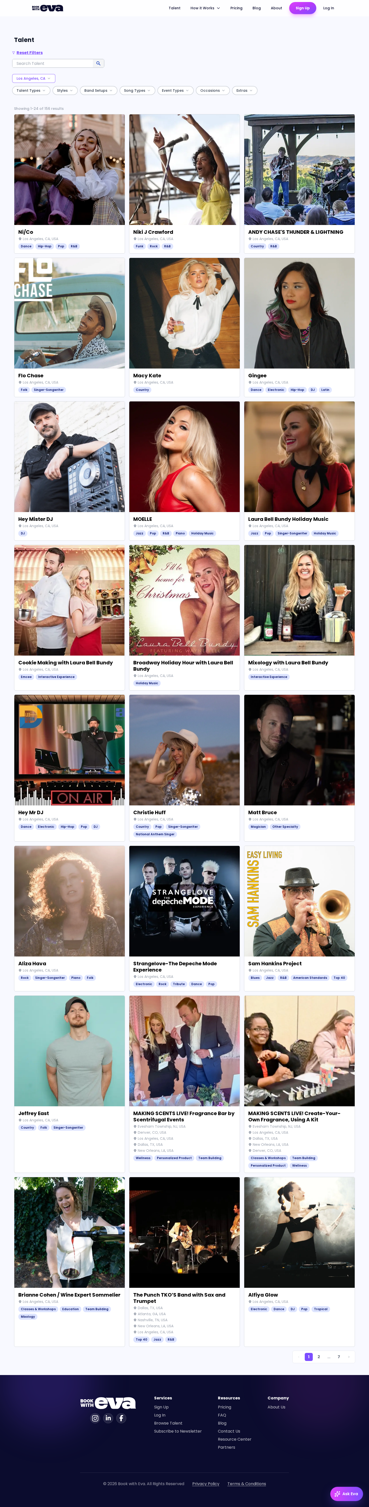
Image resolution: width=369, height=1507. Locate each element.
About (276, 8)
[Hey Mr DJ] (69, 768)
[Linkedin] (108, 1418)
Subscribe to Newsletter (178, 1431)
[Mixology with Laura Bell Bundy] (299, 617)
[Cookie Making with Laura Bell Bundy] (69, 617)
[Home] (48, 8)
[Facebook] (121, 1418)
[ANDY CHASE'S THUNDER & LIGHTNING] (299, 183)
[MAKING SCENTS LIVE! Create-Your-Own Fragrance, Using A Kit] (299, 1084)
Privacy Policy (205, 1484)
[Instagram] (95, 1418)
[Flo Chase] (69, 327)
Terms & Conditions (246, 1484)
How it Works (202, 8)
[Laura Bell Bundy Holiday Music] (299, 470)
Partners (226, 1447)
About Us (276, 1407)
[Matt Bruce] (299, 768)
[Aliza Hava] (69, 918)
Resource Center (235, 1439)
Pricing (236, 8)
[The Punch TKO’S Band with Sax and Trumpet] (184, 1262)
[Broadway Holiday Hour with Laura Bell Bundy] (184, 617)
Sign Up (303, 8)
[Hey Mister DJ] (69, 470)
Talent (174, 8)
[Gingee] (299, 327)
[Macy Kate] (184, 327)
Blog (257, 8)
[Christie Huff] (184, 768)
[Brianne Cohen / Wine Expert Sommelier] (69, 1262)
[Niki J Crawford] (184, 183)
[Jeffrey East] (69, 1084)
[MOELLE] (184, 470)
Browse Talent (168, 1423)
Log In (328, 8)
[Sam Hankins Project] (299, 918)
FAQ (222, 1415)
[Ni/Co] (69, 183)
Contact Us (229, 1431)
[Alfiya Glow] (299, 1262)
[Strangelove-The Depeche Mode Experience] (184, 918)
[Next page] (349, 1357)
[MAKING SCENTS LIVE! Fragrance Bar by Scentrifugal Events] (184, 1084)
